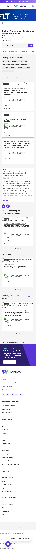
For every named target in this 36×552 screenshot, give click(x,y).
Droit (3, 436)
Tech (3, 426)
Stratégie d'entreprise (7, 409)
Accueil (3, 341)
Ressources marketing (11, 1)
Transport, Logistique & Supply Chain (10, 464)
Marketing (4, 423)
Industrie (4, 447)
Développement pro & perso (8, 405)
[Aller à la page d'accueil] (21, 6)
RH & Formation (5, 429)
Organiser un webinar (24, 1)
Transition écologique (7, 412)
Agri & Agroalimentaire (7, 457)
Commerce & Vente (6, 443)
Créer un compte (7, 386)
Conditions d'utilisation (11, 525)
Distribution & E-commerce (8, 461)
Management (5, 416)
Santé (3, 467)
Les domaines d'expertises (10, 383)
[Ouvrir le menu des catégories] (4, 6)
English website (18, 527)
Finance (4, 433)
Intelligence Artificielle (7, 419)
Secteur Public (5, 450)
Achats (3, 440)
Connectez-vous (7, 390)
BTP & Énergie (5, 454)
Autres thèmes (5, 471)
